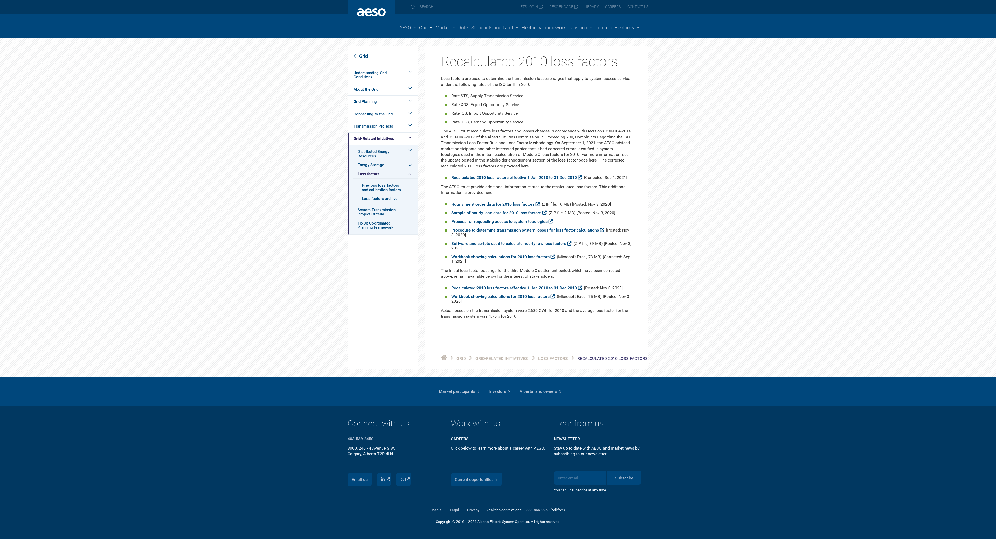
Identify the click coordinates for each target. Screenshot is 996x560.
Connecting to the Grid (373, 114)
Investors (497, 391)
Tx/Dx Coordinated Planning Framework (375, 225)
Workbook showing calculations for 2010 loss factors (500, 256)
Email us (360, 479)
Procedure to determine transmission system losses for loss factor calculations (525, 230)
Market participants (457, 391)
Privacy (473, 510)
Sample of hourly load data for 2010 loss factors (496, 212)
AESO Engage (561, 7)
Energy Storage (371, 165)
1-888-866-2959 (536, 510)
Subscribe (624, 477)
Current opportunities (474, 479)
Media (436, 510)
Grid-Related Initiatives (374, 138)
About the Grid (366, 89)
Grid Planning (365, 101)
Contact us (637, 7)
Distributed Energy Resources (373, 153)
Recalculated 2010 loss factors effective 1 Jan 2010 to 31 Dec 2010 (514, 177)
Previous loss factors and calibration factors (381, 187)
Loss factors (368, 174)
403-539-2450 (361, 438)
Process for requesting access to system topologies (499, 221)
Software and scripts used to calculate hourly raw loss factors (508, 243)
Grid (363, 56)
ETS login (529, 7)
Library (591, 7)
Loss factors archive (379, 198)
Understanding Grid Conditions (370, 75)
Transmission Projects (373, 126)
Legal (454, 510)
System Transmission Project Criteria (377, 212)
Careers (613, 7)
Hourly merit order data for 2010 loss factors (493, 204)
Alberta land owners (538, 391)
